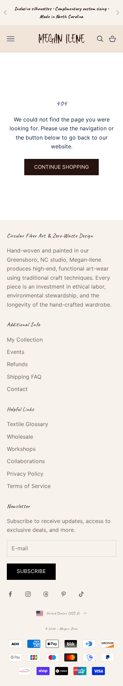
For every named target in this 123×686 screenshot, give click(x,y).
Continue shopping (61, 167)
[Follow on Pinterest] (63, 594)
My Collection (25, 339)
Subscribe (31, 571)
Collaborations (26, 461)
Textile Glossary (27, 424)
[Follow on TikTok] (81, 594)
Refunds (17, 364)
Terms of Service (29, 486)
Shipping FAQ (24, 376)
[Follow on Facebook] (10, 594)
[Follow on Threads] (45, 594)
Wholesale (20, 436)
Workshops (21, 448)
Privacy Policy (25, 473)
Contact (17, 389)
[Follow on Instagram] (28, 594)
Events (15, 351)
